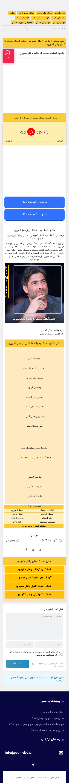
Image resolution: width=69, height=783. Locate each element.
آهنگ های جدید (45, 13)
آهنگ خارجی (17, 514)
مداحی (12, 13)
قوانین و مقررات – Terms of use (47, 730)
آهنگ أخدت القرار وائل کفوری (34, 586)
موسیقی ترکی (22, 17)
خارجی (47, 41)
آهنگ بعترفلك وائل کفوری (34, 569)
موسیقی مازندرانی (40, 17)
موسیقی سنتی (43, 22)
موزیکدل (35, 535)
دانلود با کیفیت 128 (34, 202)
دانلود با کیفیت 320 (34, 215)
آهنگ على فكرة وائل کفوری (34, 578)
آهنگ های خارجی (26, 13)
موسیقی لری (59, 22)
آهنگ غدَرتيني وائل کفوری (34, 594)
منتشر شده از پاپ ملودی (34, 526)
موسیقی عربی (26, 22)
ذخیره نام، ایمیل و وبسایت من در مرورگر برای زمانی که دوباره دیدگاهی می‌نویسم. (35, 653)
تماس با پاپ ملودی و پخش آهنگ (47, 718)
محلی (14, 22)
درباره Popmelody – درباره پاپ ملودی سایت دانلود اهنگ (36, 724)
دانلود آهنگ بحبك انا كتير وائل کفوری (42, 53)
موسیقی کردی (58, 17)
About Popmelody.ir (53, 712)
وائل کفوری (35, 41)
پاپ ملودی (60, 13)
